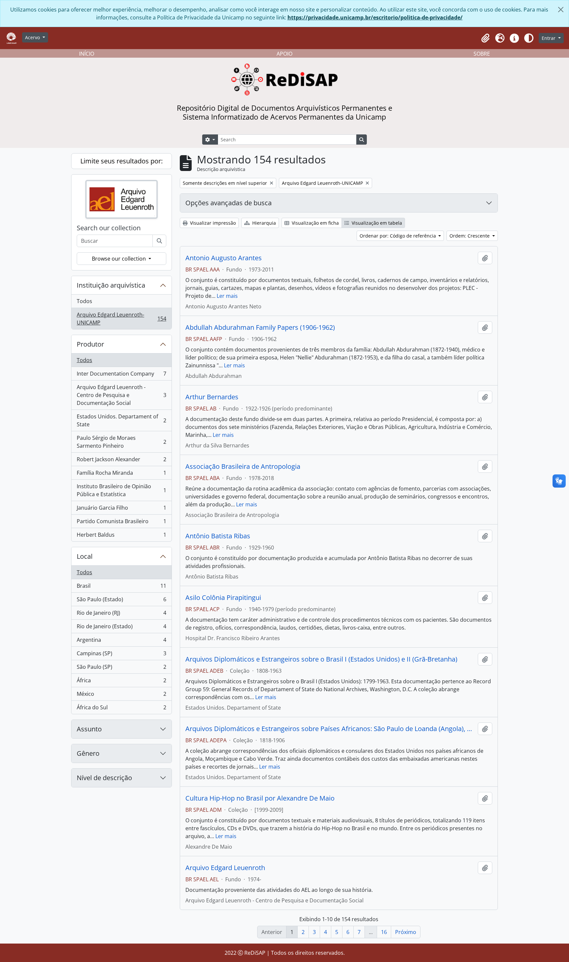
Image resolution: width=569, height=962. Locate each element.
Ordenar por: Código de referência (398, 236)
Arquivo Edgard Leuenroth (225, 868)
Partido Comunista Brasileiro (121, 523)
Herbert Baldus (121, 536)
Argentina (121, 641)
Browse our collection (119, 258)
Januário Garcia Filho (121, 509)
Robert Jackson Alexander (121, 461)
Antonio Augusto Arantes (223, 258)
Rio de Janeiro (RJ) (121, 614)
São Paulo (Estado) (121, 601)
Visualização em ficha (314, 223)
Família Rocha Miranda (121, 474)
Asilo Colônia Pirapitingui (223, 598)
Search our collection (109, 228)
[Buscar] (159, 241)
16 (384, 932)
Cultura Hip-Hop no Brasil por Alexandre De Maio (260, 798)
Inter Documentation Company (121, 375)
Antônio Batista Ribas (217, 536)
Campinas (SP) (121, 655)
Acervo (33, 37)
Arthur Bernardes (211, 397)
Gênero (88, 753)
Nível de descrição (104, 777)
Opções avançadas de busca (228, 202)
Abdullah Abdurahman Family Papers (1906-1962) (260, 327)
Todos (84, 301)
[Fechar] (561, 9)
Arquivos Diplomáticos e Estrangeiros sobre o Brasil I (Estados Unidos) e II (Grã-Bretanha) (321, 659)
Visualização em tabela (376, 223)
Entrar (549, 38)
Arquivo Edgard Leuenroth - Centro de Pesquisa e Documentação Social (121, 395)
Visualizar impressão (212, 223)
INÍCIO (86, 53)
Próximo (405, 932)
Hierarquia (263, 223)
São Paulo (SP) (121, 668)
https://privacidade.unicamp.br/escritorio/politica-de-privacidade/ (375, 17)
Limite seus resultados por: (121, 160)
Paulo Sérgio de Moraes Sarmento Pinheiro (121, 441)
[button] (485, 38)
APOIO (284, 53)
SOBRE (482, 53)
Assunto (89, 728)
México (121, 695)
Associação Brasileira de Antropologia (242, 466)
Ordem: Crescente (470, 236)
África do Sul (121, 709)
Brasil (121, 587)
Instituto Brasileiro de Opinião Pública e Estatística (121, 490)
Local (85, 556)
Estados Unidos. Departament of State (121, 420)
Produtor (90, 344)
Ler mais (227, 295)
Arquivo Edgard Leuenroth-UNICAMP (121, 318)
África (121, 682)
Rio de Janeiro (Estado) (121, 628)
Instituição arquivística (111, 285)
